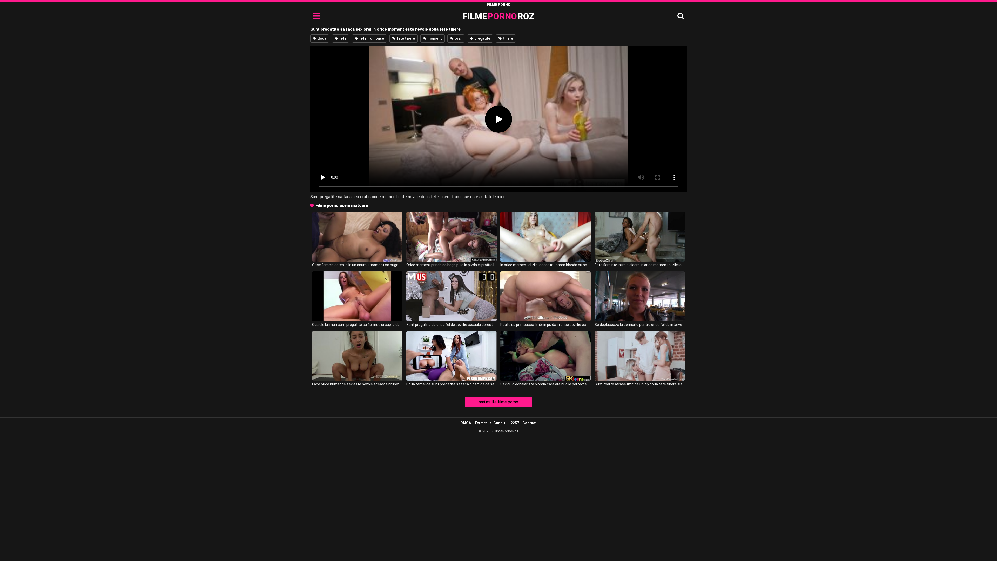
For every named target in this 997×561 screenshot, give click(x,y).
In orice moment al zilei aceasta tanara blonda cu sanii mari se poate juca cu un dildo (545, 265)
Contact (529, 423)
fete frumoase (371, 38)
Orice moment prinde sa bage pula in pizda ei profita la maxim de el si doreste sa (451, 265)
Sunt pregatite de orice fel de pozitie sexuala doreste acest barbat (451, 325)
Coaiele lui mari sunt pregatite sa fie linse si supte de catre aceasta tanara (357, 325)
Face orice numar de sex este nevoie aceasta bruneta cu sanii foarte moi (357, 384)
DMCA (465, 423)
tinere (507, 38)
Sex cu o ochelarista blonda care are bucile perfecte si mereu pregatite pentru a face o (545, 384)
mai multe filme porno (498, 401)
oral (458, 38)
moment (434, 38)
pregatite (482, 38)
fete (342, 38)
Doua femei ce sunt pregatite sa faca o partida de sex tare (451, 384)
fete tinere (405, 38)
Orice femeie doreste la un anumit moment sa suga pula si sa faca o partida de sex (357, 265)
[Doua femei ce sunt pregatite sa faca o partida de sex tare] (451, 356)
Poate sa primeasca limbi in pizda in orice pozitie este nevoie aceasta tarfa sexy (545, 325)
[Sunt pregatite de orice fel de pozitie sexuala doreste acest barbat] (451, 296)
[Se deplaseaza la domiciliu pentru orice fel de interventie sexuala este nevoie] (640, 296)
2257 (515, 423)
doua (321, 38)
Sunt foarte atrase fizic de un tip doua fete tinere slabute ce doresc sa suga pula (640, 384)
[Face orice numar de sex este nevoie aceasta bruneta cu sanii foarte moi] (357, 356)
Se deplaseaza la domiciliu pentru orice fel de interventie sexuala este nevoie (640, 325)
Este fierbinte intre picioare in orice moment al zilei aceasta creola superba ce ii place (640, 265)
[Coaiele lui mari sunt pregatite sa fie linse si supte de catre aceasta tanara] (357, 296)
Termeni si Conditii (490, 423)
